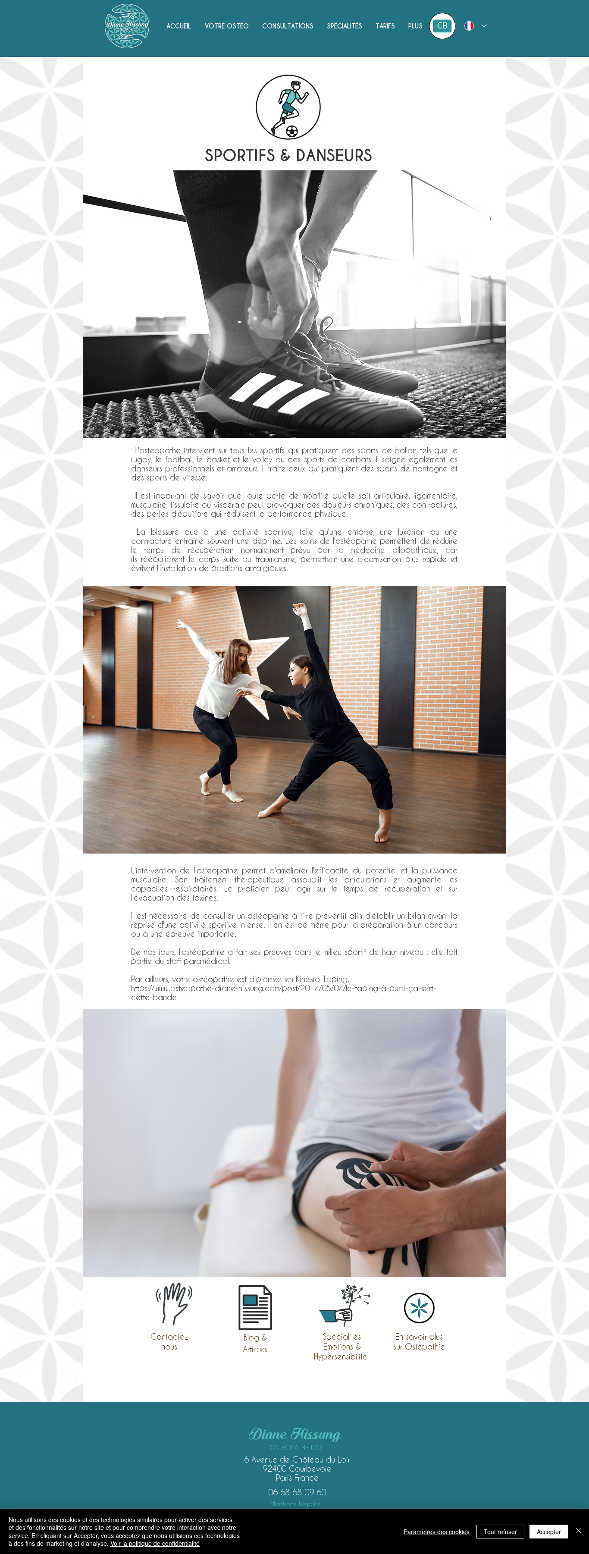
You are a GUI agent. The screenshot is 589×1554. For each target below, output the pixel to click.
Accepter (549, 1531)
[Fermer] (578, 1531)
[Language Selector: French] (475, 26)
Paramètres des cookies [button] (437, 1531)
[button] (287, 26)
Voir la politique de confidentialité (155, 1543)
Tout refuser (500, 1531)
